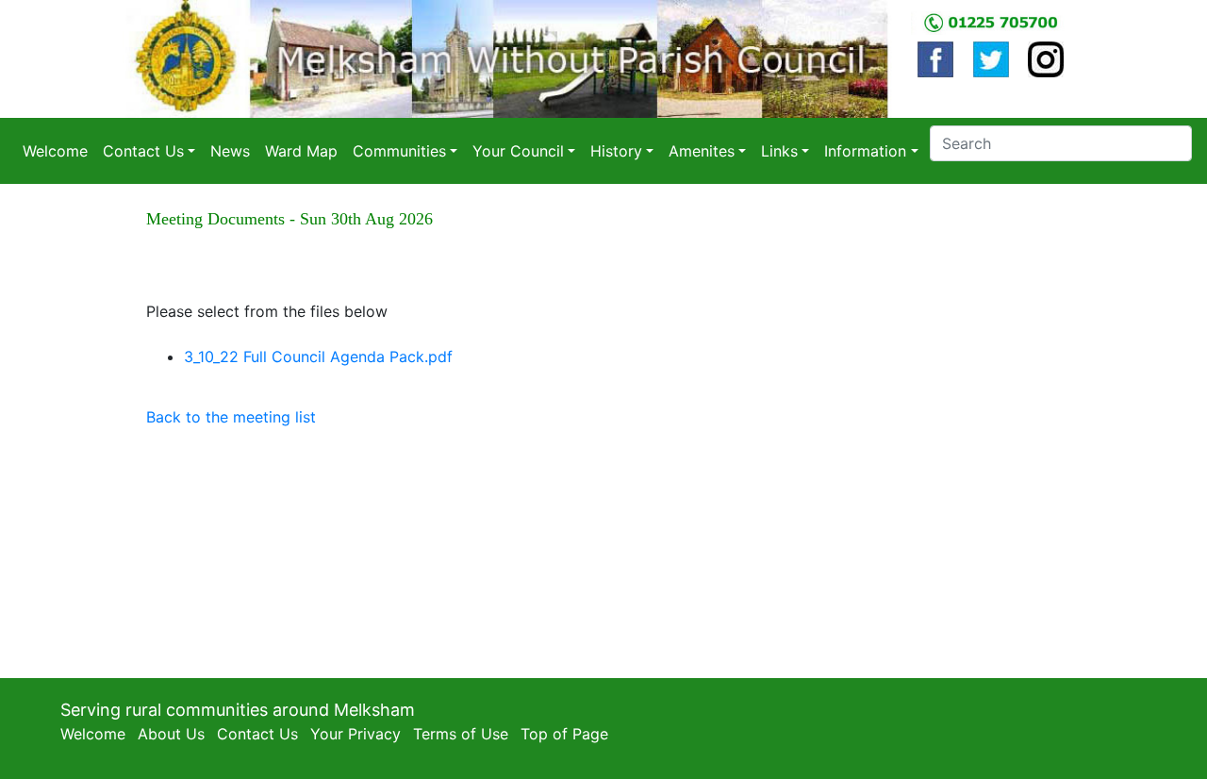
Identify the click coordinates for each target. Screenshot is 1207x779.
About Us (171, 733)
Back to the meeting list (231, 416)
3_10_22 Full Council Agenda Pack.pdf (318, 356)
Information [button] (865, 150)
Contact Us (257, 733)
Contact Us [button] (143, 150)
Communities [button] (399, 150)
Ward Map (301, 150)
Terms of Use (460, 733)
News (230, 150)
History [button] (616, 150)
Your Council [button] (518, 150)
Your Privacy (355, 733)
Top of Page (564, 733)
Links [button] (779, 150)
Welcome (55, 150)
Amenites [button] (702, 150)
